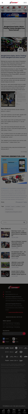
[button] (25, 2)
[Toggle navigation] (3, 3)
